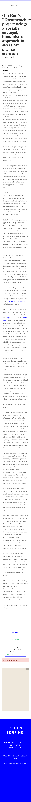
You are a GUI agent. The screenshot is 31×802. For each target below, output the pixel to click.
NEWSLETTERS (15, 748)
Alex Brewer (15, 639)
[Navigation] (1, 6)
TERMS (16, 758)
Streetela (12, 231)
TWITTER (23, 742)
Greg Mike (9, 318)
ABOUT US (16, 755)
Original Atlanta (15, 5)
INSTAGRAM (15, 745)
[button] (27, 669)
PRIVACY (23, 757)
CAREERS (15, 757)
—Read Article (10, 654)
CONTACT (25, 755)
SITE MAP (7, 757)
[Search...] (28, 6)
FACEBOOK (9, 742)
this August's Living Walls (16, 301)
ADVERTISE (6, 755)
